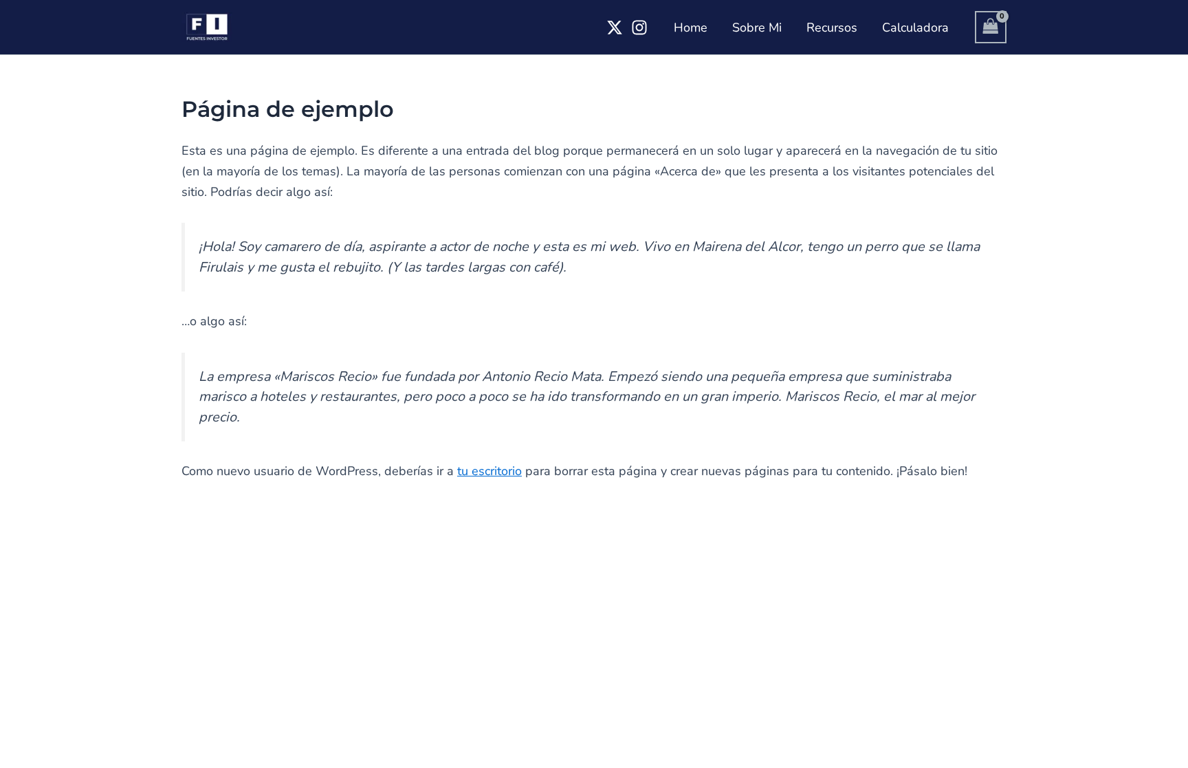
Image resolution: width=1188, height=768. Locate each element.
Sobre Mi (757, 27)
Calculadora (915, 27)
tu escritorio (489, 471)
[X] (614, 27)
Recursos (831, 27)
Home (690, 27)
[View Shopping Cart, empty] (990, 27)
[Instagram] (639, 27)
